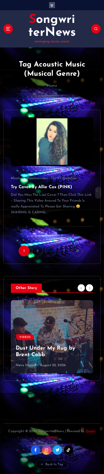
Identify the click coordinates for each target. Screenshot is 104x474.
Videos (25, 337)
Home (52, 86)
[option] (52, 336)
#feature (17, 178)
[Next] (89, 287)
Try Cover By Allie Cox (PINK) (41, 187)
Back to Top (54, 464)
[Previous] (81, 287)
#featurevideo (37, 178)
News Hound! (26, 365)
